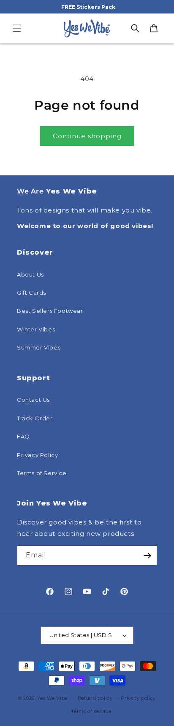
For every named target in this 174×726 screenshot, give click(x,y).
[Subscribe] (147, 555)
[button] (17, 28)
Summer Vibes (38, 347)
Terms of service (91, 711)
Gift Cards (31, 292)
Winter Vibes (36, 329)
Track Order (35, 418)
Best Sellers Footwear (50, 310)
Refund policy (95, 698)
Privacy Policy (37, 455)
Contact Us (33, 399)
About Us (30, 274)
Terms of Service (42, 473)
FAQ (23, 436)
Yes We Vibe (52, 698)
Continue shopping (87, 136)
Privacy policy (138, 698)
